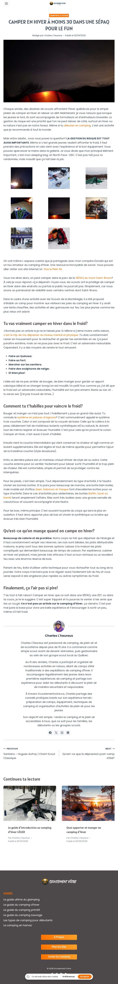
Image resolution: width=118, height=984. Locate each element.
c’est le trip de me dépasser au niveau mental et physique (40, 335)
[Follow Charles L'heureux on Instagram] (62, 732)
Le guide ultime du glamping (21, 899)
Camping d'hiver (59, 15)
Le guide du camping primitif (21, 910)
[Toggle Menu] (6, 3)
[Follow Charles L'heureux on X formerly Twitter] (56, 732)
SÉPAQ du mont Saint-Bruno (93, 278)
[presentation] (29, 803)
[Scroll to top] (111, 972)
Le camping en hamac (17, 925)
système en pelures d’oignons (36, 417)
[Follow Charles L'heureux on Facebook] (50, 732)
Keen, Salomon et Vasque (52, 489)
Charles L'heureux (53, 35)
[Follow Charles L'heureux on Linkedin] (68, 732)
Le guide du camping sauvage (22, 915)
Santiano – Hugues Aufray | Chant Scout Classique (29, 753)
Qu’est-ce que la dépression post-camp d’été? (88, 753)
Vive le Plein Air (52, 269)
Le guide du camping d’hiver (21, 904)
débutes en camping (77, 125)
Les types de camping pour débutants (28, 920)
